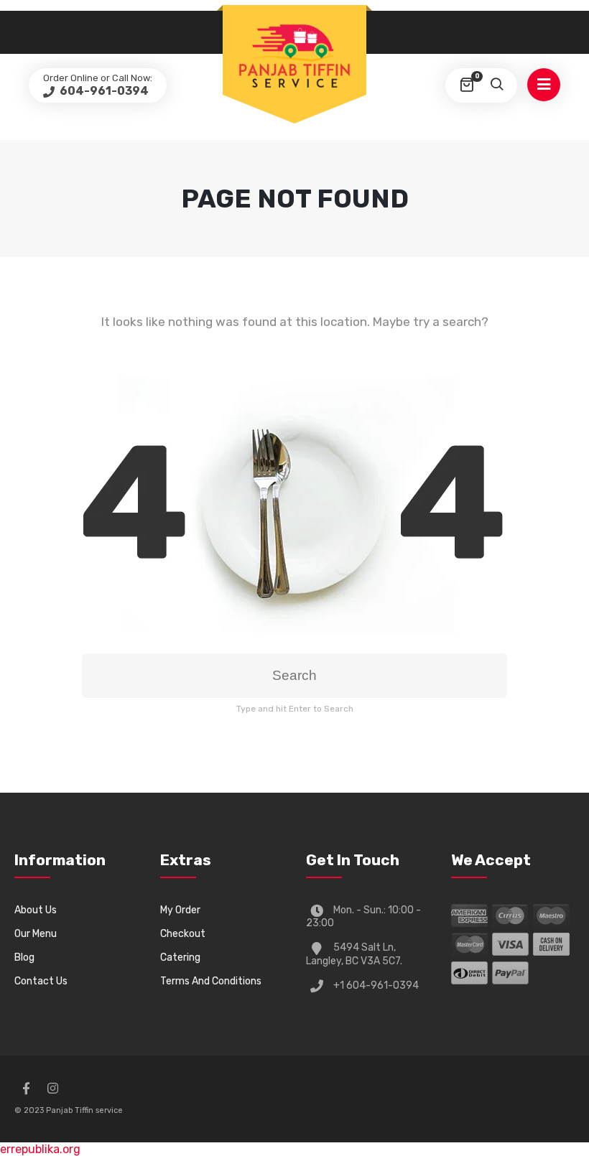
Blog (24, 957)
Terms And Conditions (210, 981)
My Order (180, 910)
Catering (180, 957)
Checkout (182, 934)
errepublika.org (40, 1149)
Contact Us (41, 981)
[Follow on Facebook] (25, 1088)
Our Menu (35, 934)
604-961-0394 (103, 91)
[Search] (496, 85)
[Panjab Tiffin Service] (294, 55)
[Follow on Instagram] (52, 1088)
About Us (35, 910)
